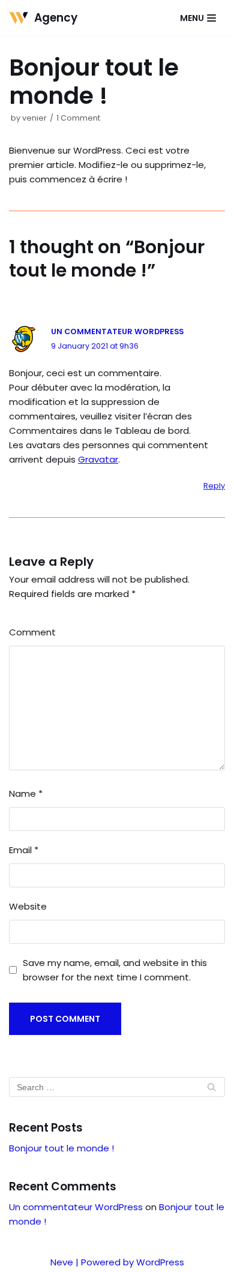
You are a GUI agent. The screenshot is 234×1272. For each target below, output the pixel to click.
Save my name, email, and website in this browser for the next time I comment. (115, 969)
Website (28, 906)
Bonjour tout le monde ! (61, 1148)
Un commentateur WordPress (117, 331)
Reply (214, 486)
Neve (61, 1262)
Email (23, 850)
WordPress (160, 1262)
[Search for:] (117, 1087)
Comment (32, 632)
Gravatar (98, 459)
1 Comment (78, 118)
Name (26, 793)
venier (34, 118)
